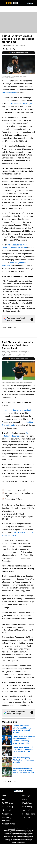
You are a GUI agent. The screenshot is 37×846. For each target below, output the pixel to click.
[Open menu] (3, 3)
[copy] (14, 49)
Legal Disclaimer (28, 814)
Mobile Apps (27, 803)
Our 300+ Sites (7, 803)
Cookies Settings (8, 824)
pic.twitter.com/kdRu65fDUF (13, 514)
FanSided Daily (7, 807)
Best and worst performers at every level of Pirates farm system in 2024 (18, 302)
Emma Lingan (9, 45)
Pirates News (12, 327)
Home (4, 327)
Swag (4, 799)
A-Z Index (26, 817)
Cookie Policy (7, 814)
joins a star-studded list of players (20, 103)
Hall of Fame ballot (9, 93)
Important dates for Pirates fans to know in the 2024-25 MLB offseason (18, 296)
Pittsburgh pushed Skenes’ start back (16, 410)
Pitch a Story (27, 807)
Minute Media (11, 829)
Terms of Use (27, 810)
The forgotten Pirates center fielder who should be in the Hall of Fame (18, 282)
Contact (25, 799)
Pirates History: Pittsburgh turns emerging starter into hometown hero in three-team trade (19, 308)
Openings (26, 796)
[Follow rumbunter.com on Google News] (31, 319)
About (4, 796)
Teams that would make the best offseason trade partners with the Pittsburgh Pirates (17, 289)
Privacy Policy (7, 810)
